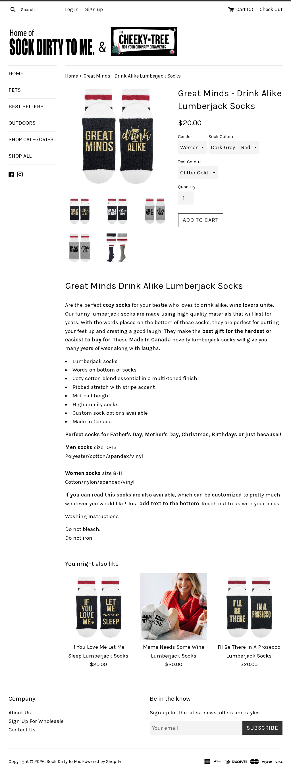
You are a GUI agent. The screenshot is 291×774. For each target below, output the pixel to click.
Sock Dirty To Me (63, 761)
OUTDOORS (22, 123)
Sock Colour (221, 136)
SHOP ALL (20, 156)
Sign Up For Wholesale (36, 721)
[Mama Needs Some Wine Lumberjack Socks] (173, 606)
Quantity (186, 186)
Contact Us (22, 730)
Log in (72, 9)
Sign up (94, 9)
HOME (16, 73)
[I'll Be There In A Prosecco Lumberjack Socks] (249, 606)
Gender (185, 136)
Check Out (271, 9)
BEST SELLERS (26, 106)
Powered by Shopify (101, 761)
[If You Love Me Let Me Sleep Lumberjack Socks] (98, 606)
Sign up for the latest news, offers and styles (205, 713)
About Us (20, 713)
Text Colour (189, 161)
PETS (15, 90)
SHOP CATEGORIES (33, 139)
